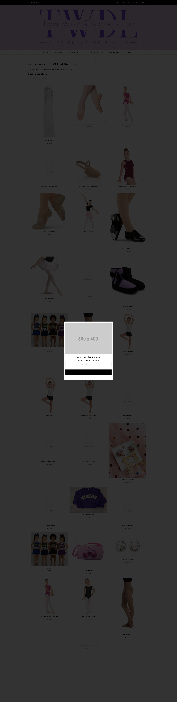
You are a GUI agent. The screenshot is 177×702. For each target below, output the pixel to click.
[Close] (111, 323)
